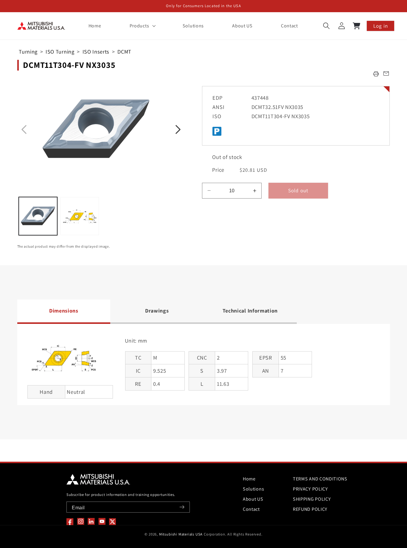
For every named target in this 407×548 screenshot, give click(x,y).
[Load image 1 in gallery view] (38, 216)
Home (249, 479)
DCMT (124, 51)
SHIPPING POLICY (312, 499)
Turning (28, 51)
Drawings (157, 310)
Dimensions (63, 310)
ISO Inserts (96, 51)
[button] (141, 26)
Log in (380, 25)
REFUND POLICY (310, 509)
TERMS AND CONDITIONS (320, 479)
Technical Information (250, 310)
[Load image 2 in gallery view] (79, 216)
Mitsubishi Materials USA (181, 534)
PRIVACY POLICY (310, 489)
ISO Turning (60, 51)
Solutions (253, 489)
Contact (251, 509)
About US (253, 499)
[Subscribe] (181, 507)
